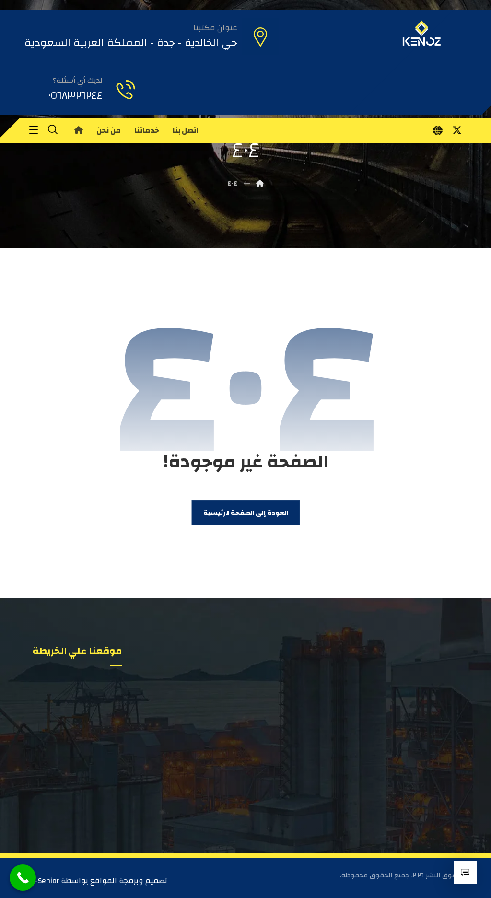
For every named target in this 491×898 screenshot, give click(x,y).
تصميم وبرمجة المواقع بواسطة (113, 881)
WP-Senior (41, 881)
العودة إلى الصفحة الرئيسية (245, 512)
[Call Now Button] (23, 877)
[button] (457, 130)
